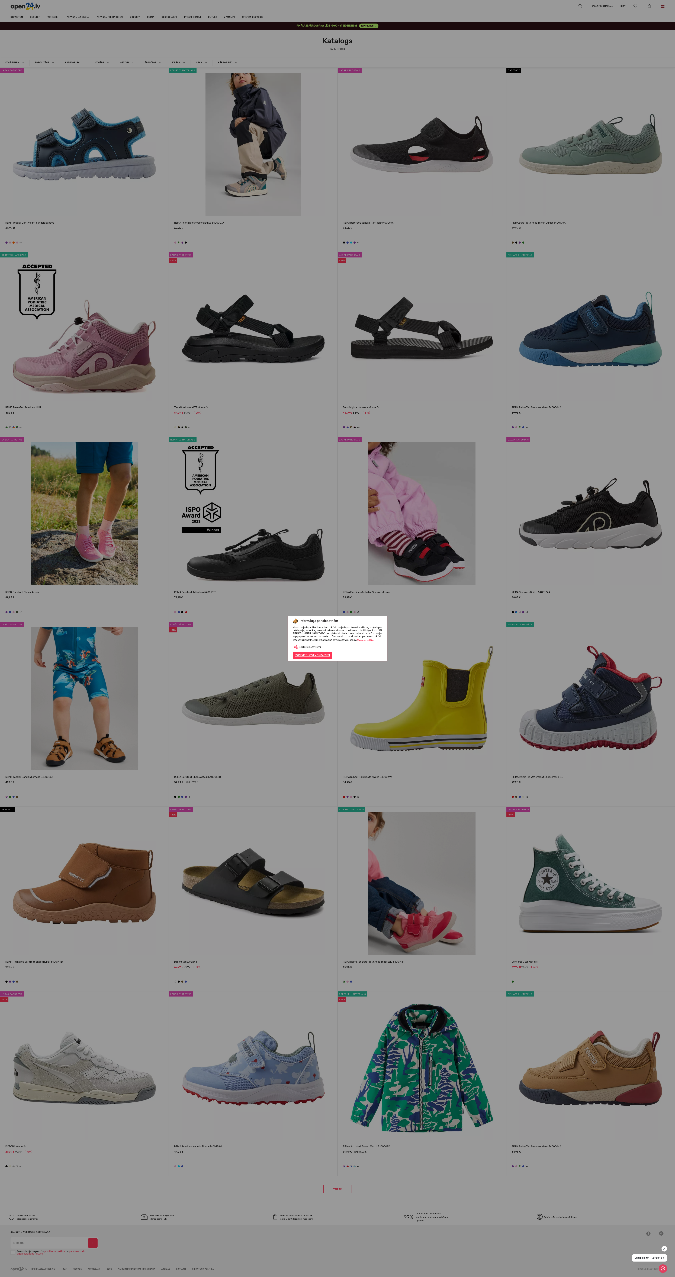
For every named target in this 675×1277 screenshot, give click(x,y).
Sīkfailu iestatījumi (310, 647)
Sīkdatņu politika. (366, 640)
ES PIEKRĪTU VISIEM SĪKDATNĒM (312, 655)
